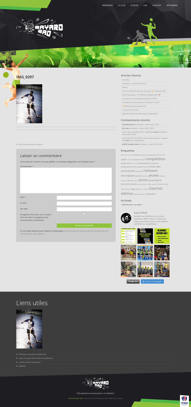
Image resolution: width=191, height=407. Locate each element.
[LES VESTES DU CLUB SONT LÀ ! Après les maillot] (145, 269)
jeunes (154, 175)
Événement (151, 194)
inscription (128, 175)
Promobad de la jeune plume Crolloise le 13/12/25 (140, 102)
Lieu (145, 5)
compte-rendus (138, 159)
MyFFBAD (22, 366)
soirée (127, 189)
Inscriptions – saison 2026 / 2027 (134, 83)
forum (145, 167)
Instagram (172, 5)
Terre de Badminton (137, 140)
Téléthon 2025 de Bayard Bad (135, 106)
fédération (139, 171)
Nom (23, 197)
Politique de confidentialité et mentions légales (103, 398)
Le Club (121, 5)
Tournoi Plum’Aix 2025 (130, 110)
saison (150, 184)
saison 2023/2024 (157, 184)
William (142, 194)
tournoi (155, 188)
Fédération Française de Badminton (32, 354)
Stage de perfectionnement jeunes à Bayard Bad (140, 114)
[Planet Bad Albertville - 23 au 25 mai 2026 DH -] (128, 269)
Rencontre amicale (129, 184)
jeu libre (146, 176)
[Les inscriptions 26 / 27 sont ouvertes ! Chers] (162, 236)
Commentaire (26, 166)
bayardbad (152, 155)
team (138, 189)
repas (139, 184)
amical (123, 155)
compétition (155, 158)
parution (135, 180)
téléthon (127, 193)
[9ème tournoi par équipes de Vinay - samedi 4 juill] (128, 252)
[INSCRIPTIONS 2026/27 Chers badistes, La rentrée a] (145, 236)
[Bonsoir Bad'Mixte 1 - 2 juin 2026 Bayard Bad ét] (162, 252)
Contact (156, 5)
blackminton (160, 155)
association (135, 155)
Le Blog (134, 5)
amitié (128, 155)
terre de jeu (144, 189)
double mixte (126, 163)
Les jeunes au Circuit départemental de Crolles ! (139, 99)
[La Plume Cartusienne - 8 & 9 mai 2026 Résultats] (162, 269)
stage (132, 189)
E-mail (23, 203)
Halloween (151, 171)
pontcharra (155, 180)
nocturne (124, 180)
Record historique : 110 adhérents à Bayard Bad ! (140, 95)
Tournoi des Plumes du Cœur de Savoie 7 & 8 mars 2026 (144, 91)
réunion (144, 184)
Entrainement (144, 163)
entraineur (154, 163)
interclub (138, 176)
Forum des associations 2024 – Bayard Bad (138, 132)
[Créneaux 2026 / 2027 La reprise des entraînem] (128, 236)
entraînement (126, 167)
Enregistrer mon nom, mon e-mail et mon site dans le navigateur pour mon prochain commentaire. (35, 217)
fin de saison (137, 167)
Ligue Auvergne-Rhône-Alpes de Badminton (36, 358)
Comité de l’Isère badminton (30, 362)
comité (129, 160)
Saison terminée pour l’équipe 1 (30, 144)
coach (123, 159)
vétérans (137, 194)
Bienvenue (107, 5)
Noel (129, 180)
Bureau (124, 87)
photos (143, 180)
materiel (162, 176)
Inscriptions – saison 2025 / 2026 (147, 124)
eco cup (134, 163)
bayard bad (144, 155)
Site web (24, 208)
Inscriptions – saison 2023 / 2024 (151, 144)
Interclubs (125, 80)
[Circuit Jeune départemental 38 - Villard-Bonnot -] (145, 252)
